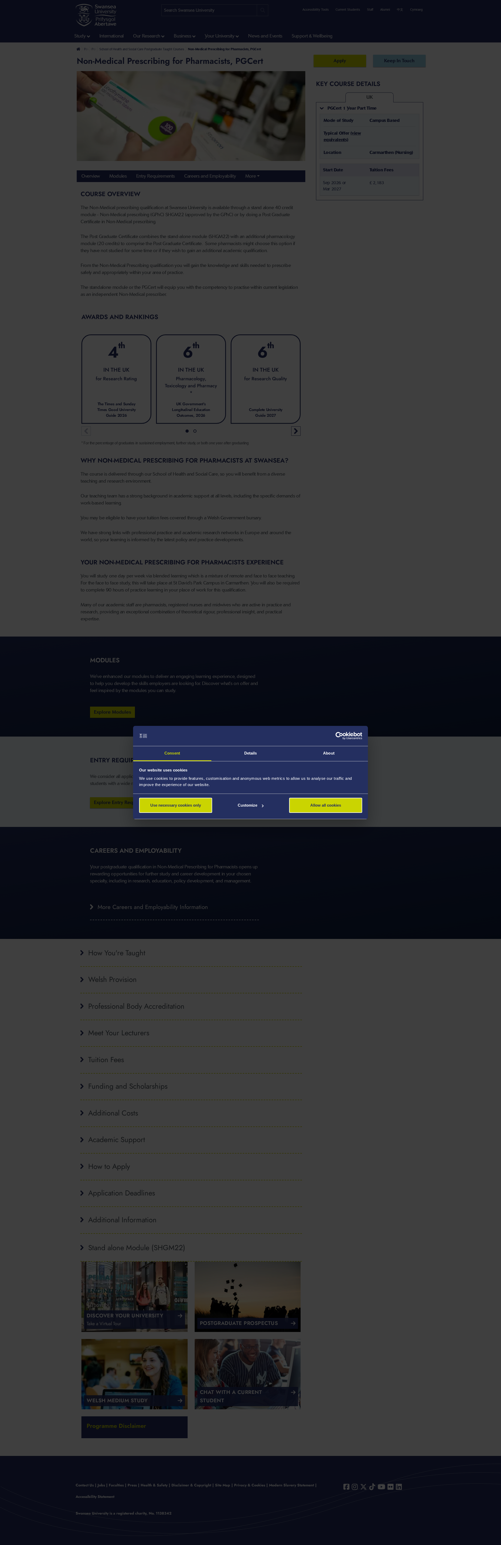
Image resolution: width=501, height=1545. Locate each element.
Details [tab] (250, 753)
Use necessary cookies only (175, 805)
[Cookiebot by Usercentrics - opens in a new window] (339, 736)
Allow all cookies (325, 805)
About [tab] (329, 753)
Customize (247, 805)
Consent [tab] (172, 753)
